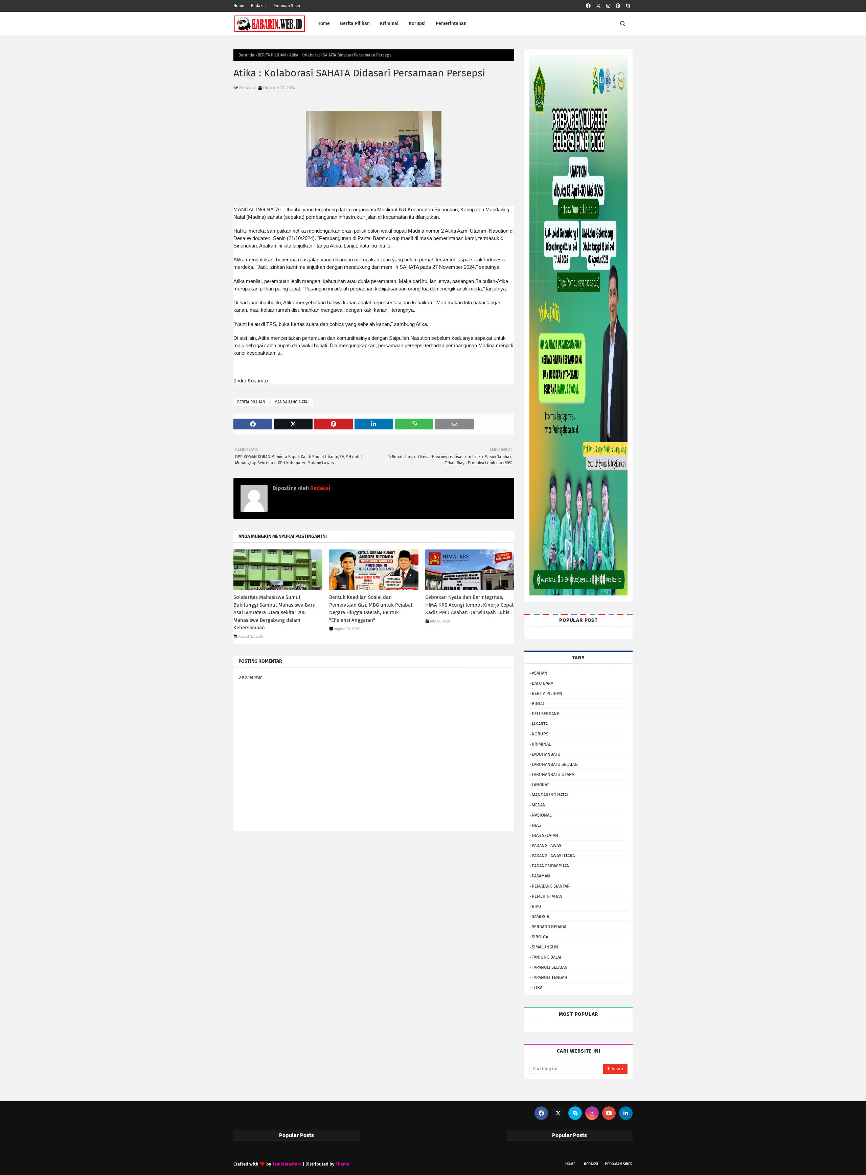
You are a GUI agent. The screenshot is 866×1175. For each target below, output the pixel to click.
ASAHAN (539, 673)
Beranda (246, 55)
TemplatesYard (287, 1164)
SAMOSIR (540, 916)
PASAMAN (541, 875)
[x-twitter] (598, 6)
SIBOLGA (540, 936)
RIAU (536, 906)
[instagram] (608, 6)
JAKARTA (540, 723)
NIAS (536, 825)
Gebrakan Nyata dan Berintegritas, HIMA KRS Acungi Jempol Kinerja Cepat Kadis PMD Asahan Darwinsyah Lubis (469, 604)
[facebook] (588, 6)
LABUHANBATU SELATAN (555, 764)
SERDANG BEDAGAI (550, 926)
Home (238, 5)
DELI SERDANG (546, 713)
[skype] (628, 6)
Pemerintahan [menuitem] (451, 23)
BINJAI (538, 703)
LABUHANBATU (546, 754)
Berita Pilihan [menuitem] (355, 23)
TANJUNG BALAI (546, 957)
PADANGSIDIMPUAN (551, 865)
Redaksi (258, 5)
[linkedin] (626, 1113)
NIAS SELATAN (545, 835)
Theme (342, 1164)
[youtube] (609, 1113)
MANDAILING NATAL (292, 402)
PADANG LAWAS (546, 845)
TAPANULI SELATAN (550, 967)
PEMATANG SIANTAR (551, 886)
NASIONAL (541, 815)
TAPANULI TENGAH (549, 977)
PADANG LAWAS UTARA (553, 855)
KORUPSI (541, 733)
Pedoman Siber (286, 5)
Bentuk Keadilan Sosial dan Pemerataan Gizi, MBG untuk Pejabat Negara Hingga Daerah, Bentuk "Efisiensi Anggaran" (370, 608)
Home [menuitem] (323, 23)
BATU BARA (542, 683)
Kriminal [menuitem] (389, 23)
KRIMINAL (541, 744)
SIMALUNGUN (545, 946)
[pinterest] (618, 6)
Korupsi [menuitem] (417, 23)
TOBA (537, 987)
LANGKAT (540, 784)
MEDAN (539, 804)
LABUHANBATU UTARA (553, 774)
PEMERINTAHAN (547, 896)
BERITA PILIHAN (272, 55)
